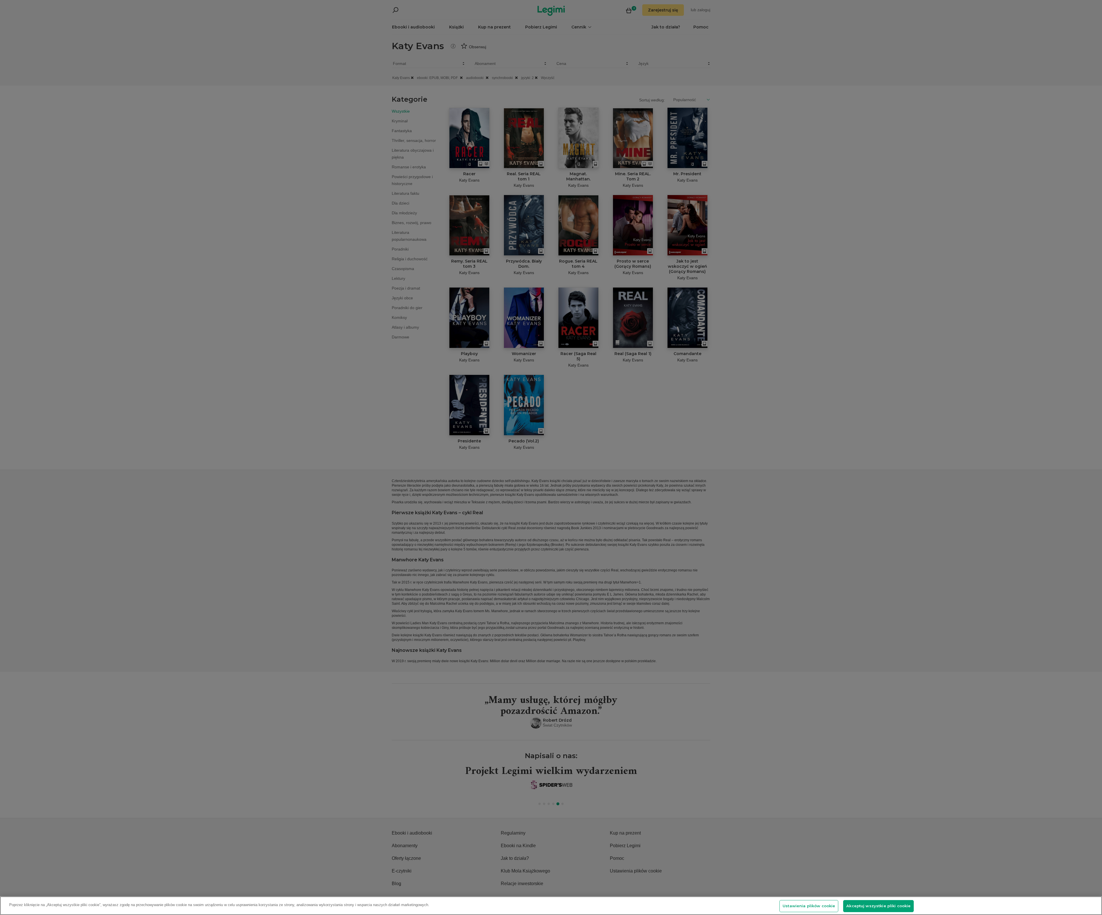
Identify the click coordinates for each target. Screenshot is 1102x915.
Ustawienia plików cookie (809, 906)
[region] (551, 905)
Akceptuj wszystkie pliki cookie (878, 906)
